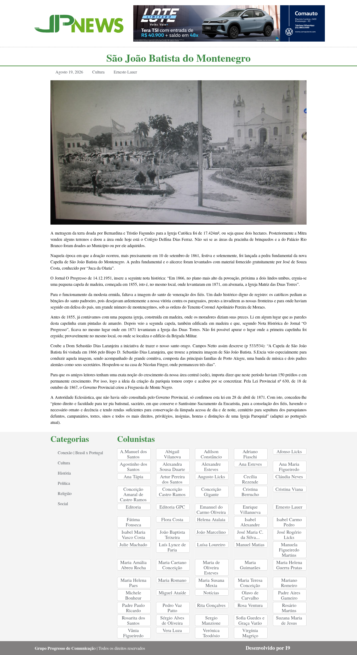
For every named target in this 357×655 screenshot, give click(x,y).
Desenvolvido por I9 (268, 648)
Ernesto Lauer (125, 72)
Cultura (98, 72)
